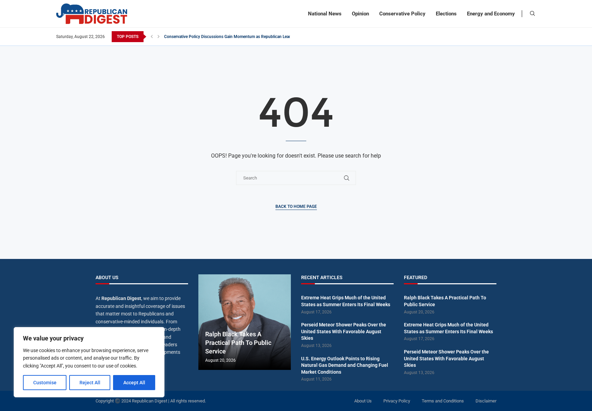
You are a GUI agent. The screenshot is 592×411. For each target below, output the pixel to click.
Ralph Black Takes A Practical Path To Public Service (238, 343)
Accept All (134, 382)
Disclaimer (486, 400)
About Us (363, 400)
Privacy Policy (396, 400)
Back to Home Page (296, 206)
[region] (89, 362)
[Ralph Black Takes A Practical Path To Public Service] (244, 322)
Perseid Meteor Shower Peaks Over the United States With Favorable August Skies (343, 331)
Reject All (89, 382)
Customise (45, 382)
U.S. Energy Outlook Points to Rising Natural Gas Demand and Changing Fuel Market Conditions (344, 365)
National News (325, 14)
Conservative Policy (402, 14)
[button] (152, 36)
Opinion (360, 14)
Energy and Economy (491, 14)
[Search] (532, 13)
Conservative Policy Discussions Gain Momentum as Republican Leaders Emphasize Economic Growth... (259, 36)
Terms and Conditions (443, 400)
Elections (446, 14)
